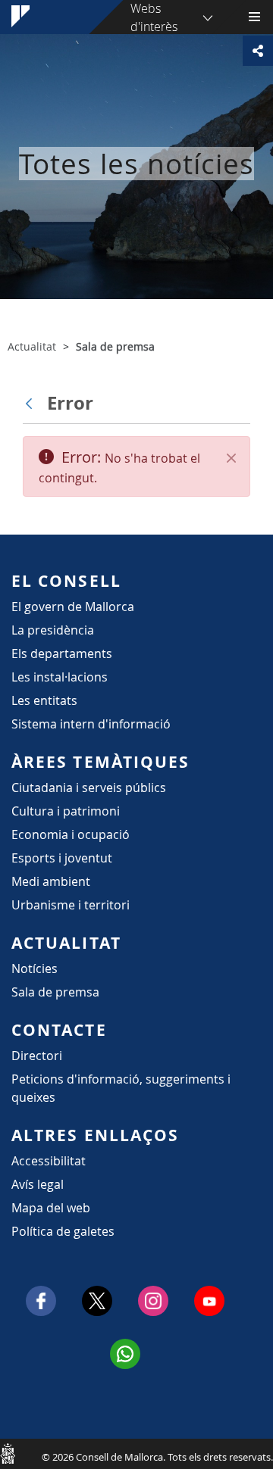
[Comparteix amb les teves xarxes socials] (258, 51)
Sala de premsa (55, 992)
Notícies (34, 968)
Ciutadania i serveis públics (88, 787)
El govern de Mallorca (72, 606)
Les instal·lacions (59, 677)
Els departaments (61, 653)
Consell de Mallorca (7, 1453)
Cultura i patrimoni (65, 811)
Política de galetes (63, 1231)
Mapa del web (50, 1207)
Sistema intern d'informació (91, 724)
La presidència (52, 630)
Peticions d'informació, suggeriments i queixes (121, 1088)
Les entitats (44, 700)
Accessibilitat (48, 1160)
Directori (36, 1055)
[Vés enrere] (32, 403)
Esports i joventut (61, 858)
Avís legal (37, 1184)
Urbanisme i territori (70, 905)
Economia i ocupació (70, 834)
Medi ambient (50, 881)
